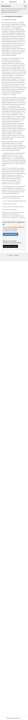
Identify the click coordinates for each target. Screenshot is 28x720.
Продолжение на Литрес (10, 246)
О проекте (10, 255)
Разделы (16, 255)
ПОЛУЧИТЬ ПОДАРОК (10, 234)
